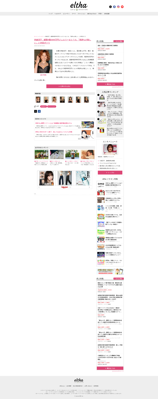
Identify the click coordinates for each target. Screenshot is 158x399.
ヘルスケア (57, 13)
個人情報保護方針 (78, 386)
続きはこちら (111, 84)
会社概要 (68, 386)
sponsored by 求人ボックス (118, 87)
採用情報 (96, 386)
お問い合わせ (88, 386)
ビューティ (66, 13)
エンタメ (41, 36)
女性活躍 (106, 13)
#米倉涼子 (43, 106)
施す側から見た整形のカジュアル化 (110, 166)
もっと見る (111, 172)
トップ (50, 13)
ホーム (36, 36)
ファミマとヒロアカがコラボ (108, 163)
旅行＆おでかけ (91, 13)
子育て (100, 13)
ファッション (81, 13)
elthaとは (62, 386)
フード (74, 13)
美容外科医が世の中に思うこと (108, 168)
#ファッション (51, 106)
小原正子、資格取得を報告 (107, 160)
